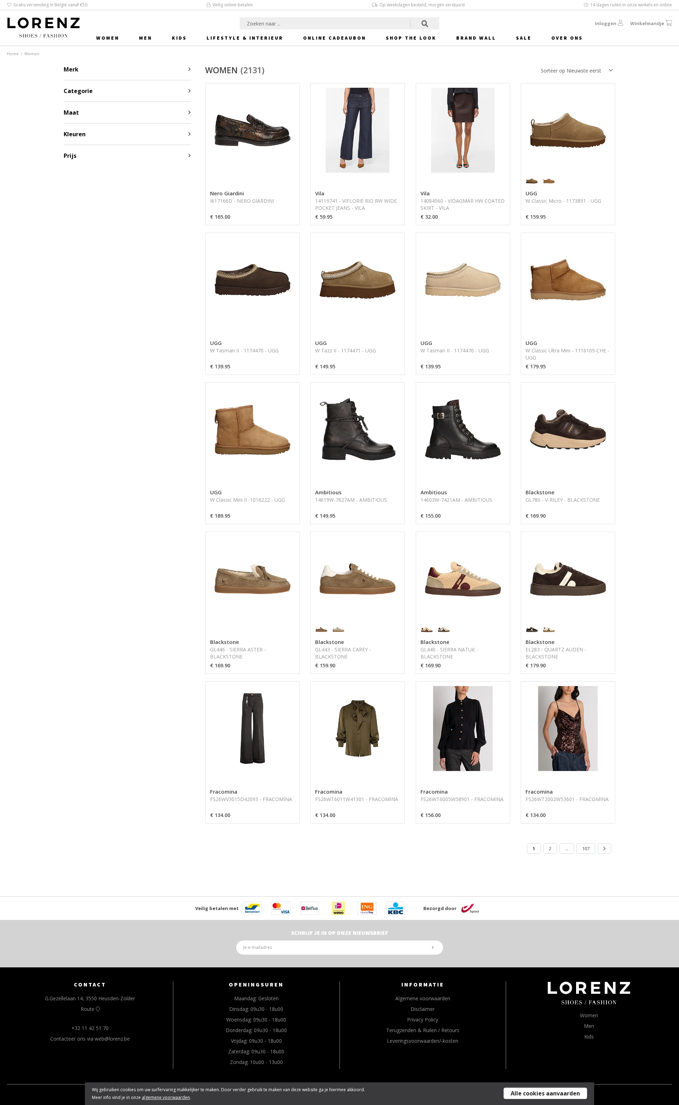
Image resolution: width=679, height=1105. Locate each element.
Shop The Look (411, 38)
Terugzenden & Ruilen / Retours (422, 1030)
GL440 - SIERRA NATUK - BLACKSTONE (449, 653)
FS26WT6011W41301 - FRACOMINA (356, 799)
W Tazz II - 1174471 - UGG (345, 350)
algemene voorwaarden (166, 1097)
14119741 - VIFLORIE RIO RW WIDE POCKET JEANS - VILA (356, 204)
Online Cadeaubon (334, 38)
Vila (319, 193)
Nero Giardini (227, 193)
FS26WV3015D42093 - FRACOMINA (251, 799)
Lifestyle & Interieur (245, 38)
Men (145, 38)
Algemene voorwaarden (422, 998)
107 (586, 848)
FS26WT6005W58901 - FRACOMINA (462, 799)
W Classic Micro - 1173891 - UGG (563, 200)
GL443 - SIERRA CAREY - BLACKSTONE (343, 653)
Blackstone (540, 492)
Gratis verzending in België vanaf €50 (50, 5)
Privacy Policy (422, 1019)
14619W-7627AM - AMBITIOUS (351, 499)
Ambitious (328, 492)
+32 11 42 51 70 (90, 1028)
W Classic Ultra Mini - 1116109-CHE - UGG (567, 354)
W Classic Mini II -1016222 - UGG (247, 499)
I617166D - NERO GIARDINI (242, 200)
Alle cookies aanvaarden (545, 1093)
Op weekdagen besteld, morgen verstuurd (422, 5)
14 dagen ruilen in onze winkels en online (631, 5)
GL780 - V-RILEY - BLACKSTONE (563, 499)
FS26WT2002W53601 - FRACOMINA (567, 799)
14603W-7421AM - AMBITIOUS (456, 499)
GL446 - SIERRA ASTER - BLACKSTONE (238, 653)
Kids (179, 38)
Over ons (567, 38)
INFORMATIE (422, 984)
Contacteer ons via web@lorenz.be (90, 1038)
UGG (531, 193)
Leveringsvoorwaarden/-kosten (422, 1040)
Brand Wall (476, 38)
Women (107, 38)
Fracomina (223, 791)
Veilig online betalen (233, 5)
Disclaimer (423, 1009)
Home (13, 53)
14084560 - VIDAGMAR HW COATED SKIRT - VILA (462, 204)
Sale (524, 38)
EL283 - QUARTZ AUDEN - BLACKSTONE (556, 653)
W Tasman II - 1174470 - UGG (244, 350)
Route (88, 1009)
